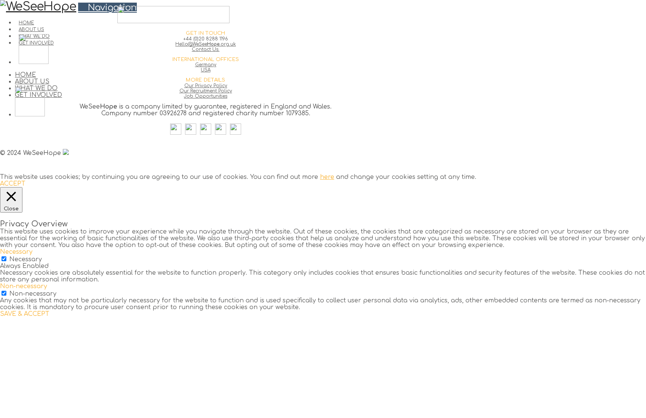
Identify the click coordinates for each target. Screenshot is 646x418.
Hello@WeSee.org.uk (205, 44)
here (327, 177)
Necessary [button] (16, 251)
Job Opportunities (205, 96)
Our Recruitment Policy (205, 91)
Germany (205, 64)
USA (205, 70)
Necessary (25, 259)
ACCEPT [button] (12, 183)
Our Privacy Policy (205, 85)
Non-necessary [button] (23, 286)
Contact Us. (205, 49)
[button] (107, 8)
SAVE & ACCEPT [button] (24, 314)
